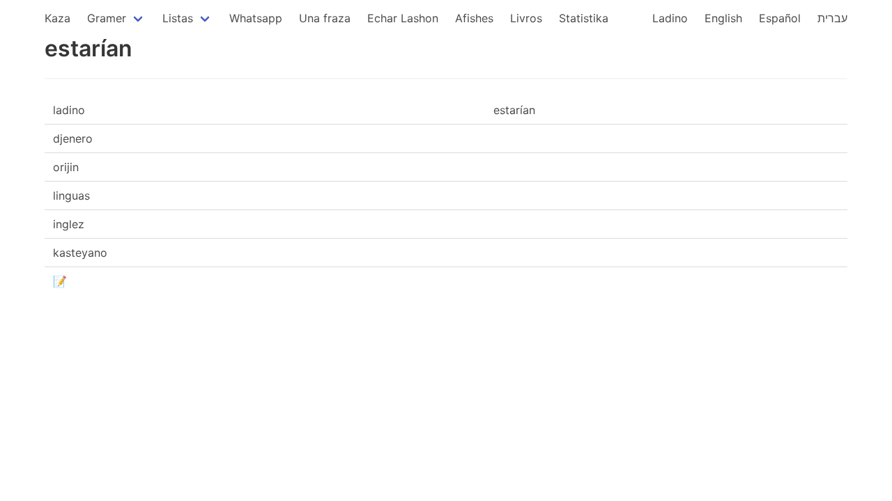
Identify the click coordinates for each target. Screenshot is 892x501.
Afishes (474, 18)
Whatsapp (255, 18)
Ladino (670, 18)
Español (780, 18)
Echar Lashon (402, 18)
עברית (832, 18)
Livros (526, 18)
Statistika (583, 18)
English (723, 18)
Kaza (57, 18)
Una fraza (325, 18)
